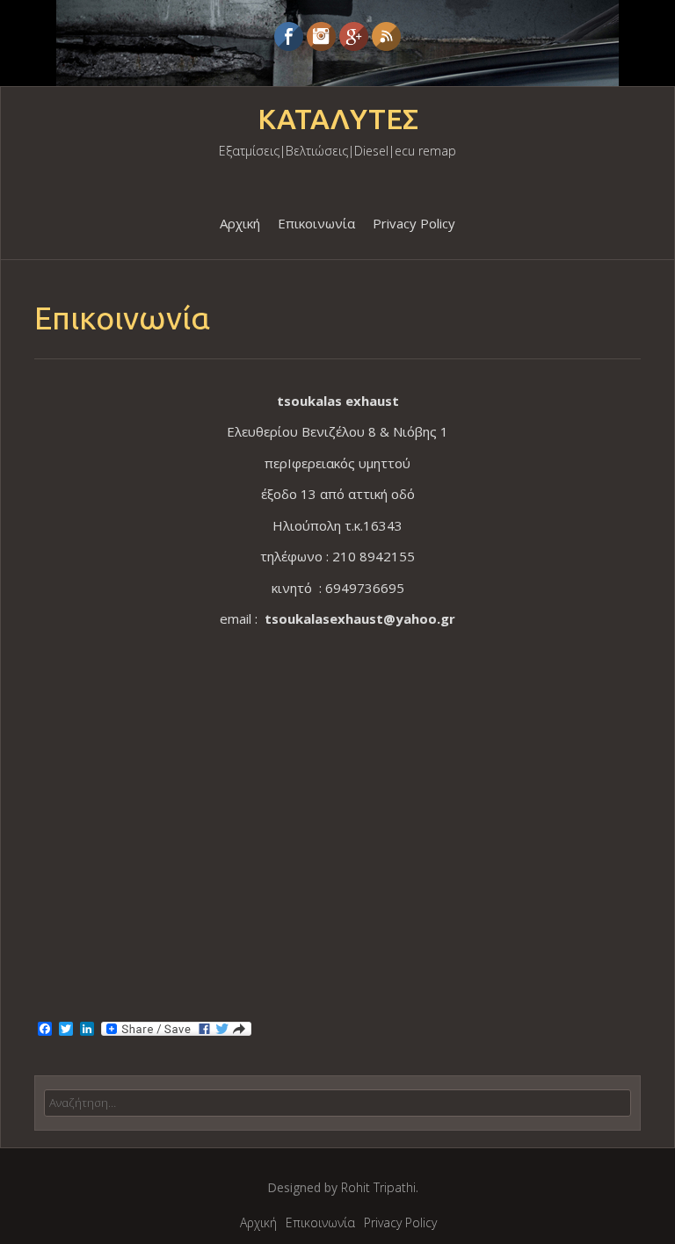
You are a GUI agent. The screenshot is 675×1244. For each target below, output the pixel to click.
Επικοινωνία (316, 223)
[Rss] (386, 36)
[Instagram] (321, 36)
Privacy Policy (414, 223)
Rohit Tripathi (378, 1187)
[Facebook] (288, 36)
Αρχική (240, 223)
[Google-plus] (353, 36)
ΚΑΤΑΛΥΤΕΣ (338, 119)
